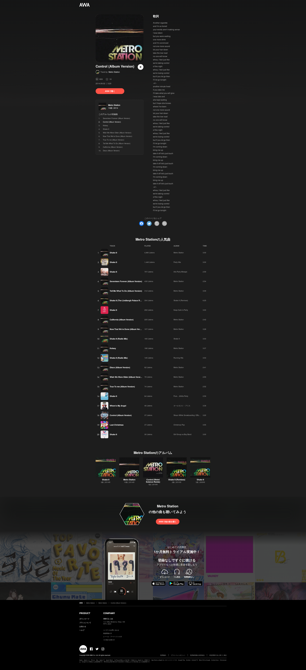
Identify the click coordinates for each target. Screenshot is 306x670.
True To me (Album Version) (113, 140)
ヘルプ (81, 630)
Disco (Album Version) (111, 150)
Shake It (106, 129)
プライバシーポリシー (178, 655)
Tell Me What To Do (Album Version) (116, 143)
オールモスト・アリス (182, 405)
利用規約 (163, 655)
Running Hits (178, 358)
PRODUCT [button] (84, 613)
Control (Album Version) (121, 415)
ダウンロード (84, 619)
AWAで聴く (110, 91)
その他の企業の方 (109, 640)
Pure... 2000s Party (181, 396)
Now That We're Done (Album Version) (117, 136)
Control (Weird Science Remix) (153, 480)
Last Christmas (116, 424)
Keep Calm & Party (181, 310)
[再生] (140, 67)
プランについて (85, 622)
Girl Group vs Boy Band (182, 434)
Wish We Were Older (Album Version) (117, 132)
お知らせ (82, 626)
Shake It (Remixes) (181, 300)
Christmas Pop (179, 425)
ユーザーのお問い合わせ (111, 630)
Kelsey (105, 125)
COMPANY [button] (109, 613)
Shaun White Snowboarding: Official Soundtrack (192, 415)
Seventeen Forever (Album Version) (116, 118)
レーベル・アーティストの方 (112, 636)
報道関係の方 (107, 633)
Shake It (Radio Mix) (119, 338)
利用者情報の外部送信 (197, 655)
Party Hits (177, 262)
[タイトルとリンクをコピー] (156, 223)
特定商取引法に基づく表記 (218, 655)
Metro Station (114, 72)
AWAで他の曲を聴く (168, 521)
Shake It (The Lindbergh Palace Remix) (127, 300)
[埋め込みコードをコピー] (164, 223)
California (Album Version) (113, 147)
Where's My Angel (118, 405)
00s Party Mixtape (180, 271)
